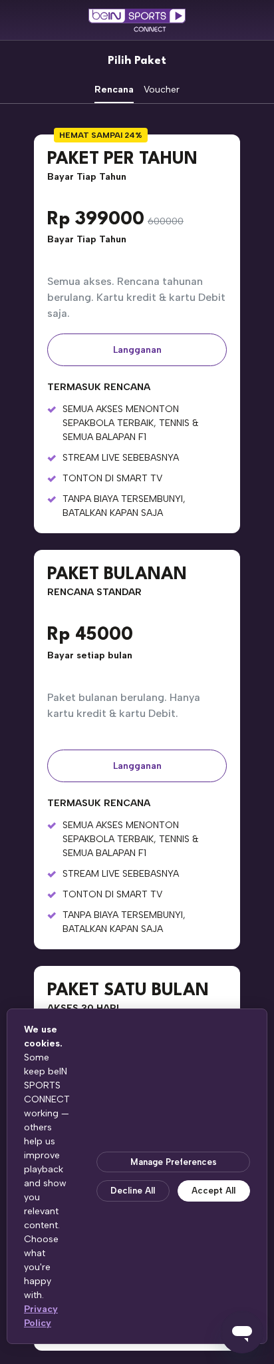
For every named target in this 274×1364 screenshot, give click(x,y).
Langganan (137, 349)
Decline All (132, 1191)
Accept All (213, 1191)
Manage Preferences (173, 1162)
